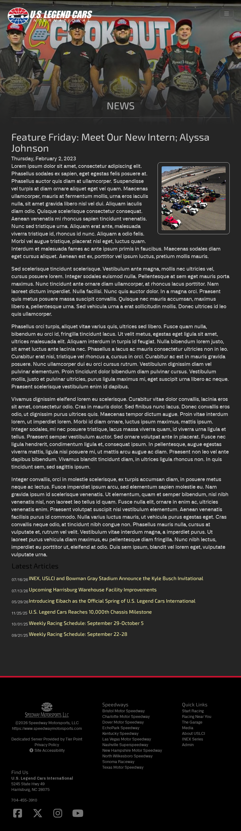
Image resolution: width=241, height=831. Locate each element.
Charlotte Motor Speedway (126, 716)
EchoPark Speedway (120, 727)
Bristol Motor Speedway (123, 711)
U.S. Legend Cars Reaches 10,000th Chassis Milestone (90, 612)
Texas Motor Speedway (122, 767)
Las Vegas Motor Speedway (126, 739)
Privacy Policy (47, 744)
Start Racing (193, 711)
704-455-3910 (24, 800)
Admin (188, 744)
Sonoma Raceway (118, 761)
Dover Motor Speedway (123, 722)
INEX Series (192, 739)
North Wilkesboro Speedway (127, 756)
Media (187, 727)
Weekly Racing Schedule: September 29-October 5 (86, 623)
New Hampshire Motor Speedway (132, 750)
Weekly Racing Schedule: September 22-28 (78, 634)
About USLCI (193, 733)
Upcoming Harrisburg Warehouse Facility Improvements (93, 590)
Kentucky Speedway (120, 733)
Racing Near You (196, 716)
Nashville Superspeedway (125, 744)
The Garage (192, 722)
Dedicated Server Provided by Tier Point (46, 739)
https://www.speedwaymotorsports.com (47, 728)
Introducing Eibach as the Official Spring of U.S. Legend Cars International (112, 601)
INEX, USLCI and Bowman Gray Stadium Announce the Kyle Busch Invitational (116, 578)
